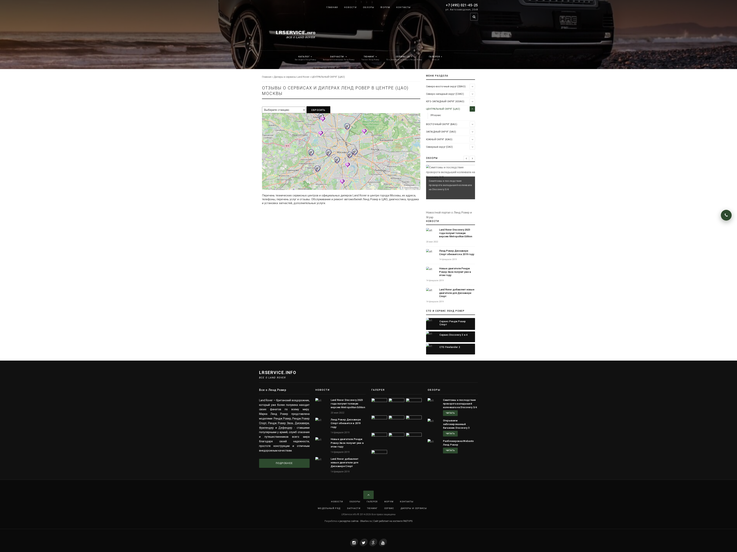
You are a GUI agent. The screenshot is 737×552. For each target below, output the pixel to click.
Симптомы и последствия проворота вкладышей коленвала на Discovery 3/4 (460, 404)
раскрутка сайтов (349, 521)
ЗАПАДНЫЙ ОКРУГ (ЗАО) (441, 131)
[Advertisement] (341, 264)
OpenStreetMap (411, 188)
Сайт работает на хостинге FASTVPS (392, 521)
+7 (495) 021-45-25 (462, 5)
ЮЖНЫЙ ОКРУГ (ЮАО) (439, 139)
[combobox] (467, 17)
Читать (450, 413)
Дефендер (285, 427)
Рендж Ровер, (283, 418)
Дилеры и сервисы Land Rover (291, 76)
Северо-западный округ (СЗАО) (445, 93)
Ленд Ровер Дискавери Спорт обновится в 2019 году (346, 423)
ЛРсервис (435, 115)
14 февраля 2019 (448, 259)
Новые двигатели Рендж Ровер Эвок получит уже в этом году (455, 272)
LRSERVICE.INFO (277, 372)
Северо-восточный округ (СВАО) (446, 86)
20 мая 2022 (432, 242)
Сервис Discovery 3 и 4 (454, 335)
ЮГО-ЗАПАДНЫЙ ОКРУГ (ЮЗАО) (445, 101)
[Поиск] (474, 17)
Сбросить (318, 110)
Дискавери (302, 423)
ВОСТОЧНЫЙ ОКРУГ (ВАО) (441, 124)
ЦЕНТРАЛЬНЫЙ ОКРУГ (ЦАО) (443, 108)
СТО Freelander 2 (450, 347)
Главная (266, 76)
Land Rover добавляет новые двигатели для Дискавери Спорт (456, 293)
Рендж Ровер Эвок (280, 423)
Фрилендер (266, 427)
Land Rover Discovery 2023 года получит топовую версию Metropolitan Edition (455, 233)
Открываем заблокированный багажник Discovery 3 (456, 424)
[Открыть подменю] (472, 86)
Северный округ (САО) (439, 146)
